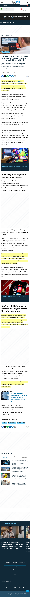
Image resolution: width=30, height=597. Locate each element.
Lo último (8, 562)
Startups (22, 566)
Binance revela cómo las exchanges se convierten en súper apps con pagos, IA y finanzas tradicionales (12, 545)
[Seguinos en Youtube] (23, 587)
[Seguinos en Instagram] (6, 587)
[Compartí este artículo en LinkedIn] (10, 76)
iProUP (4, 71)
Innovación (15, 566)
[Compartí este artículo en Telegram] (12, 76)
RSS (15, 574)
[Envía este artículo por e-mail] (15, 76)
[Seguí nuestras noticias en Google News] (27, 76)
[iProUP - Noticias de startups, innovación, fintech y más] (15, 2)
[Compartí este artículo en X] (5, 76)
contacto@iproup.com (6, 581)
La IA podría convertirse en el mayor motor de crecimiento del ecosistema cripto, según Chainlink (20, 462)
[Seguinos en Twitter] (19, 587)
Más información (8, 18)
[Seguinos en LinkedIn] (15, 587)
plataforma (12, 423)
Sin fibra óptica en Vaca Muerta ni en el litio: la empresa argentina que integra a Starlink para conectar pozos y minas (20, 469)
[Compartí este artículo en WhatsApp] (7, 76)
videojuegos (21, 423)
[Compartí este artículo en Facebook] (2, 76)
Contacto (15, 569)
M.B (29, 551)
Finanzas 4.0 (22, 562)
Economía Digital (15, 563)
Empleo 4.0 (7, 566)
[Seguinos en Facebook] (10, 587)
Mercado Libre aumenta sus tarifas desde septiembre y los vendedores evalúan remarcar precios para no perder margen (19, 476)
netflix (4, 423)
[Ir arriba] (27, 591)
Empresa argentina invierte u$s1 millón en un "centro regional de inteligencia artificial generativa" (19, 397)
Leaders (8, 569)
